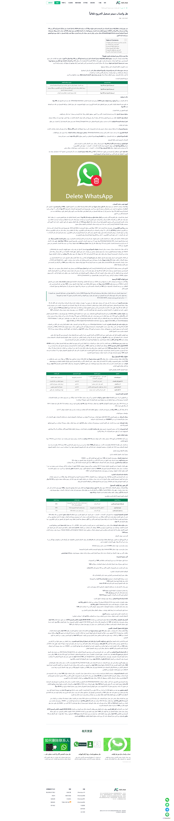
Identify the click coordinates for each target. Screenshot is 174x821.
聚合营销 (48, 792)
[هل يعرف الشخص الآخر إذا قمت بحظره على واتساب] (57, 744)
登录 (57, 2)
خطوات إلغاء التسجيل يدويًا (113, 48)
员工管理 (83, 812)
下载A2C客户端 (66, 802)
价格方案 (92, 2)
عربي (122, 8)
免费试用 (50, 2)
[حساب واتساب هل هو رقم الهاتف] (117, 744)
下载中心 (63, 2)
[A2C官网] (122, 2)
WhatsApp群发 (81, 802)
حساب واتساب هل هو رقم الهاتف (121, 754)
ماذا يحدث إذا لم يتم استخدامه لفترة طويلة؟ (116, 42)
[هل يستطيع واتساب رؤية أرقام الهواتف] (87, 744)
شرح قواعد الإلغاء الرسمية (113, 46)
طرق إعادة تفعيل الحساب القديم (114, 52)
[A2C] (112, 789)
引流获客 (83, 805)
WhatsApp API (81, 792)
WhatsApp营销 (81, 795)
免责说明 (53, 799)
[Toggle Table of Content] (124, 40)
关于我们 (85, 2)
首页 (105, 2)
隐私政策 (53, 802)
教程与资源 (78, 2)
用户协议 (53, 805)
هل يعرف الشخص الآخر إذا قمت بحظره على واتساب (57, 754)
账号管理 (83, 808)
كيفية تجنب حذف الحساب (113, 44)
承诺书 (53, 795)
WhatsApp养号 (81, 799)
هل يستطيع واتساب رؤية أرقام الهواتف (89, 754)
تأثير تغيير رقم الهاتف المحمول (114, 50)
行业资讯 (70, 2)
